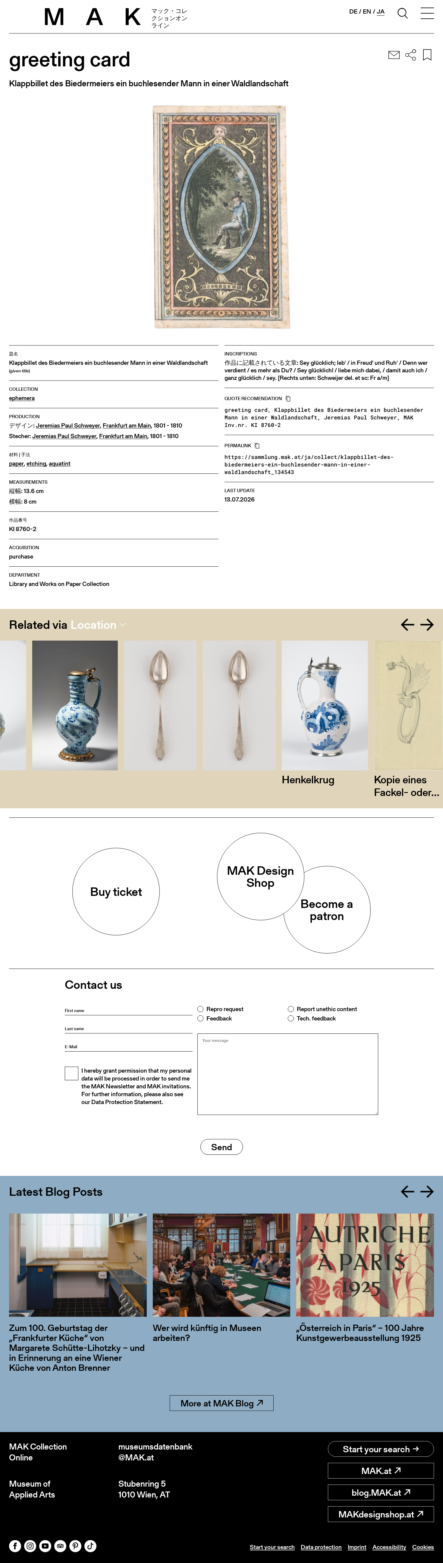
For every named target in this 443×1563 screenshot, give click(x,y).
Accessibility (389, 1547)
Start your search (376, 1449)
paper (16, 463)
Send (221, 1147)
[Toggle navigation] (427, 14)
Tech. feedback (316, 1018)
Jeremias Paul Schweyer (68, 425)
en (367, 11)
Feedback (219, 1018)
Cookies (423, 1547)
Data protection (321, 1547)
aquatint (60, 463)
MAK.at (376, 1470)
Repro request (224, 1009)
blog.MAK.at (376, 1492)
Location (94, 625)
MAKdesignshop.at (376, 1514)
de (353, 11)
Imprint (357, 1547)
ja (381, 12)
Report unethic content (327, 1009)
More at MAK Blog (217, 1403)
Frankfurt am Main (127, 425)
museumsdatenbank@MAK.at (155, 1452)
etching (36, 463)
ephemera (22, 398)
